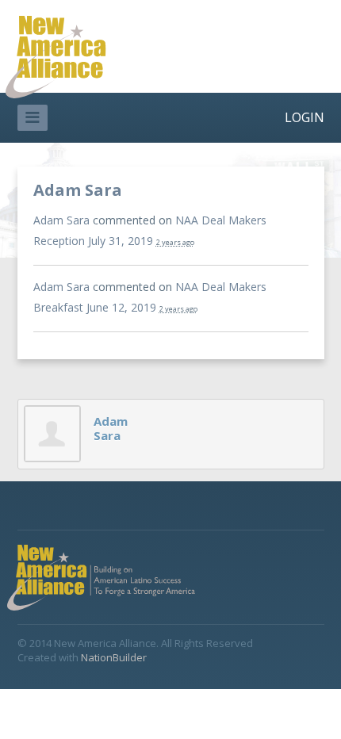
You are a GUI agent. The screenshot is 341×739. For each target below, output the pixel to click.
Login (304, 117)
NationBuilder (114, 657)
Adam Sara (61, 220)
